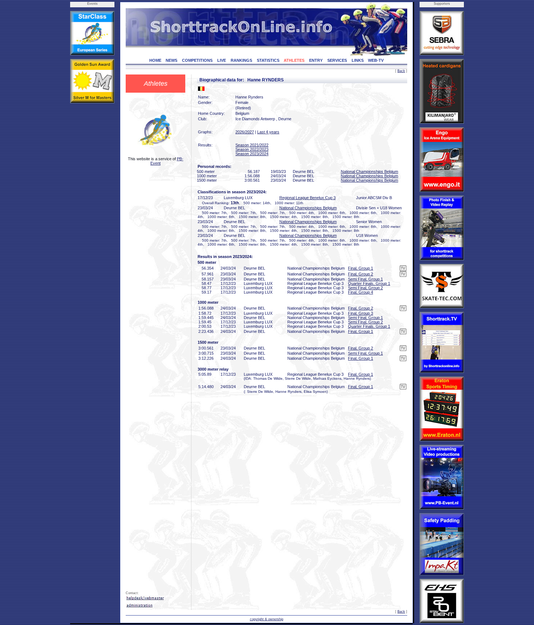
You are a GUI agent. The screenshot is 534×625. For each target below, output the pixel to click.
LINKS (358, 60)
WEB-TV (376, 60)
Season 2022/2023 (251, 149)
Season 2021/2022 (251, 145)
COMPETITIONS (197, 60)
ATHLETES (294, 60)
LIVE (221, 60)
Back (401, 71)
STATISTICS (268, 60)
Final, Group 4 (360, 292)
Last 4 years (268, 132)
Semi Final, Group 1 (365, 279)
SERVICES (337, 60)
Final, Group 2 (360, 274)
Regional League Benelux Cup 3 (307, 197)
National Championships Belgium (369, 171)
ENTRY (316, 60)
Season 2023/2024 (251, 154)
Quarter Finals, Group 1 (369, 283)
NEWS (171, 60)
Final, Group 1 (360, 268)
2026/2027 (244, 132)
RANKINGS (241, 60)
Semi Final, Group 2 (365, 288)
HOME (155, 60)
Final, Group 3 (360, 313)
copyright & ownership (266, 619)
